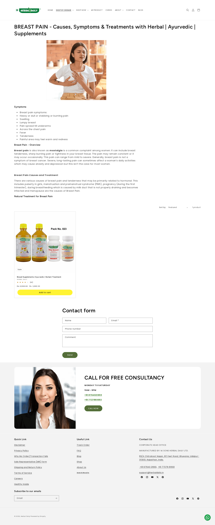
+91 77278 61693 (166, 467)
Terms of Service (23, 473)
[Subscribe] (56, 498)
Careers (18, 478)
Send (70, 355)
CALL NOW (93, 408)
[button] (64, 10)
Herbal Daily (25, 516)
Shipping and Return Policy (28, 467)
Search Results (83, 473)
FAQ (79, 450)
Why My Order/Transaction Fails (31, 456)
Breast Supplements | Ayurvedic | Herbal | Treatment (39, 277)
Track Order (83, 445)
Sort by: (162, 207)
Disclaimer (19, 445)
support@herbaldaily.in (151, 472)
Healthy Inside (21, 484)
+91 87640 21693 (148, 467)
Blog (79, 456)
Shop (79, 461)
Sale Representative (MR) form (30, 461)
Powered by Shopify (38, 516)
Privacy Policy (21, 450)
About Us (81, 467)
